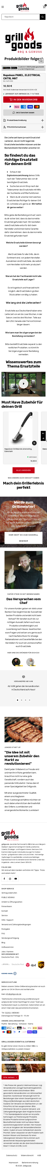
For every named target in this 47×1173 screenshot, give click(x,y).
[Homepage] (10, 830)
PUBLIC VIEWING (8, 897)
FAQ (3, 933)
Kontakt (5, 911)
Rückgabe (6, 929)
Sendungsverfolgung (10, 938)
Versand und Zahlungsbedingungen (16, 924)
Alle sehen (9, 1077)
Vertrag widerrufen (9, 893)
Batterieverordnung (30, 1162)
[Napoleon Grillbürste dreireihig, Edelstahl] (20, 429)
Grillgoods (27, 1165)
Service (5, 915)
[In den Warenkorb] (34, 443)
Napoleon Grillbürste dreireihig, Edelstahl (18, 450)
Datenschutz (11, 1155)
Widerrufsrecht (27, 1155)
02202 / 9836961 (12, 1012)
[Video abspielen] (23, 383)
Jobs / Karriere (7, 951)
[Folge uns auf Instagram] (10, 879)
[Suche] (42, 17)
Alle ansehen (23, 470)
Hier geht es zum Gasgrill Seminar (23, 538)
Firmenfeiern (7, 906)
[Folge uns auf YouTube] (15, 879)
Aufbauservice (8, 947)
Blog (3, 942)
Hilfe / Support (7, 920)
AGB (39, 1155)
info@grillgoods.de (13, 994)
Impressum (13, 1162)
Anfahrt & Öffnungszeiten (12, 902)
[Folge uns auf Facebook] (4, 879)
